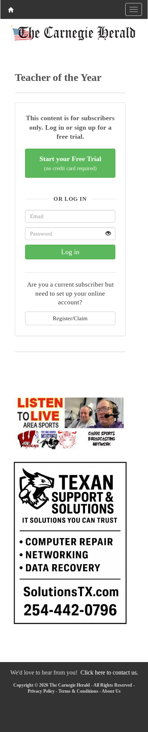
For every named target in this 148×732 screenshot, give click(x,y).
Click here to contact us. (109, 672)
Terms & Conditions (78, 691)
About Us (111, 691)
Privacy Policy (41, 691)
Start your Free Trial (70, 163)
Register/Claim (70, 318)
